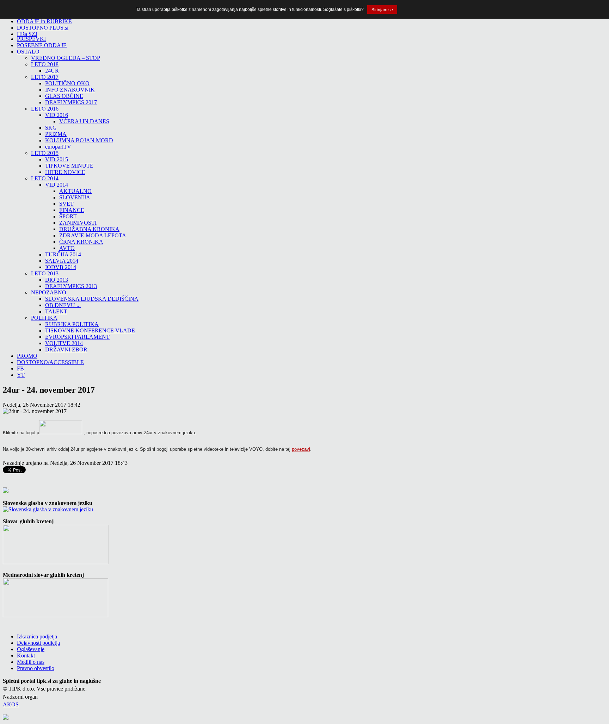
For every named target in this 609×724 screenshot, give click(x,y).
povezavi (301, 449)
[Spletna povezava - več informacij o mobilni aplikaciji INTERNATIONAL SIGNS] (55, 615)
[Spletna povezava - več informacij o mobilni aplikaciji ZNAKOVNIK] (56, 562)
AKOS (11, 704)
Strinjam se (382, 9)
